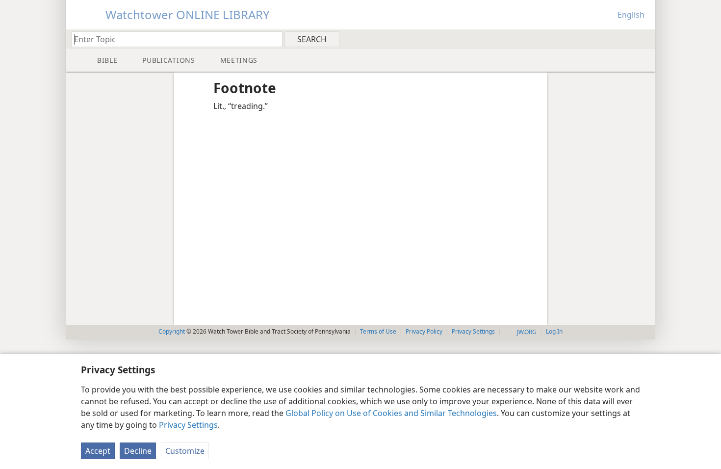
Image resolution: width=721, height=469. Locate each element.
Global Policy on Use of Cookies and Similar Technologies (391, 413)
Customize (185, 450)
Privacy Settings (188, 424)
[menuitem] (643, 39)
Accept (97, 450)
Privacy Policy (424, 331)
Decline (138, 450)
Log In (554, 331)
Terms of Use (378, 331)
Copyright (171, 331)
